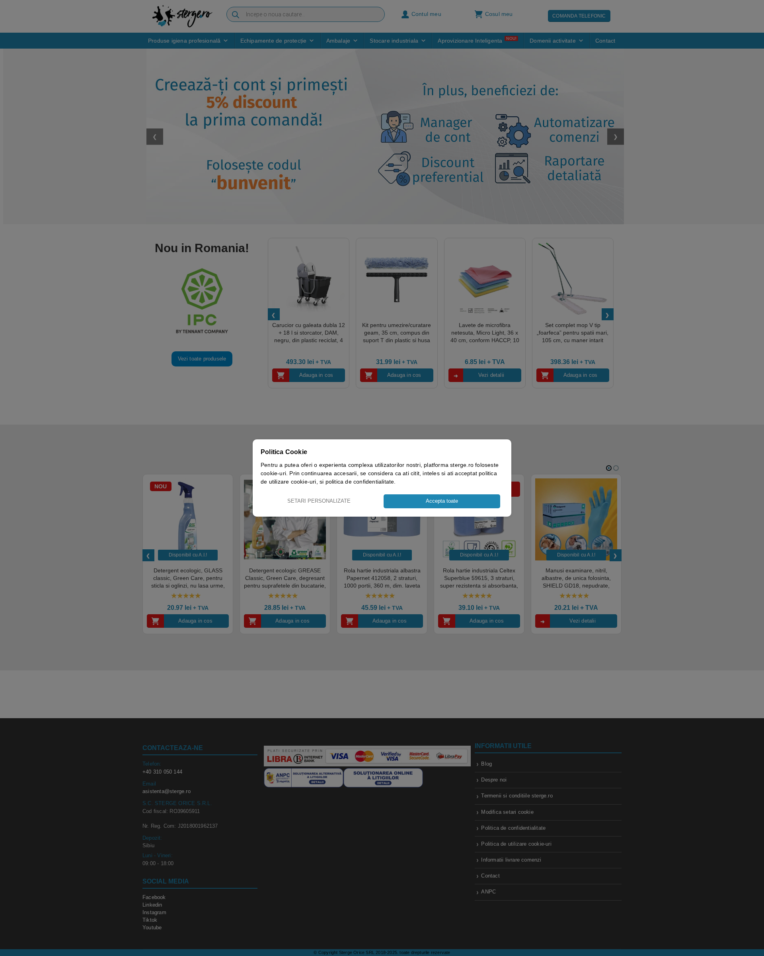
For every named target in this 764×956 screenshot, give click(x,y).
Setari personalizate (319, 501)
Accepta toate (442, 501)
